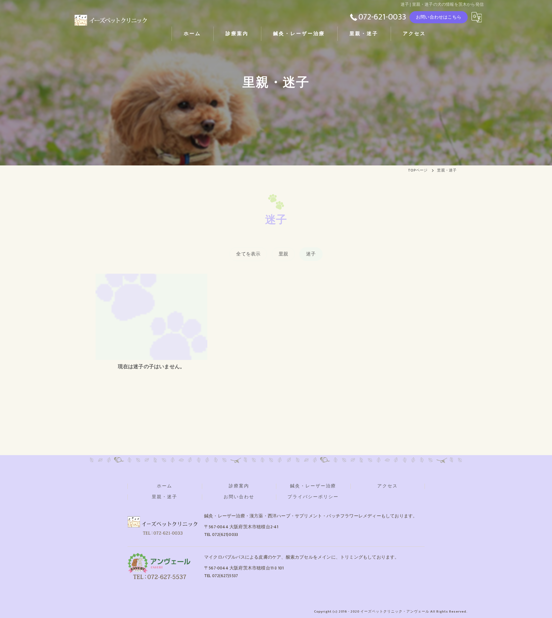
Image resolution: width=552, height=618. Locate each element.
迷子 (311, 254)
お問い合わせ (239, 496)
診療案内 (239, 486)
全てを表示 (248, 254)
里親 (283, 254)
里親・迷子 (164, 496)
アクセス (387, 486)
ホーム (164, 486)
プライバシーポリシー (313, 496)
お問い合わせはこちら (438, 17)
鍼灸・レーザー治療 (313, 486)
